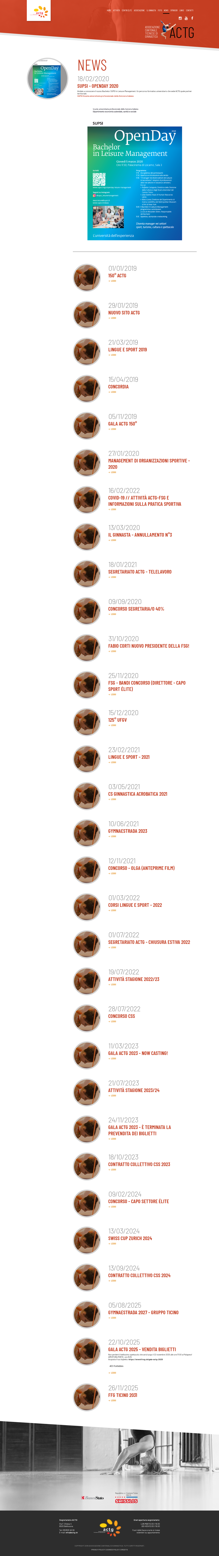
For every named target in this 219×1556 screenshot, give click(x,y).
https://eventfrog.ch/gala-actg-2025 (146, 1359)
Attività (116, 10)
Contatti (189, 10)
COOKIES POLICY (112, 1550)
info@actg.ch (72, 1532)
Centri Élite (127, 10)
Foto (160, 10)
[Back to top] (212, 1547)
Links (182, 10)
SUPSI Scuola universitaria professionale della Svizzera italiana (105, 96)
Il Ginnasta (151, 10)
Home (109, 10)
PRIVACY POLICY (98, 1550)
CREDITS (124, 1550)
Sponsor (173, 10)
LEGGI (113, 281)
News (166, 10)
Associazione (139, 10)
